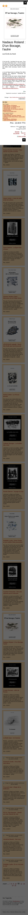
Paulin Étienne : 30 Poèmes (10, 105)
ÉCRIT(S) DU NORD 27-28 (10, 120)
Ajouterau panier (16, 132)
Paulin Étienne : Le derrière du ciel (12, 106)
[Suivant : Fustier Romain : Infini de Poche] (6, 5)
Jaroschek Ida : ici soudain (10, 107)
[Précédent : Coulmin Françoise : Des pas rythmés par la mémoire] (3, 5)
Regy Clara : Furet (8, 114)
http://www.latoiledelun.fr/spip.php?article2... (14, 78)
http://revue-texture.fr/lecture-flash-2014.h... (14, 87)
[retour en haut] (21, 136)
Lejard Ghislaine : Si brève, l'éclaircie (12, 115)
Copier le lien (22, 98)
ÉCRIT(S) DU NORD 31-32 (10, 111)
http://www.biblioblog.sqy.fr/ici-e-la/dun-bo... (13, 84)
